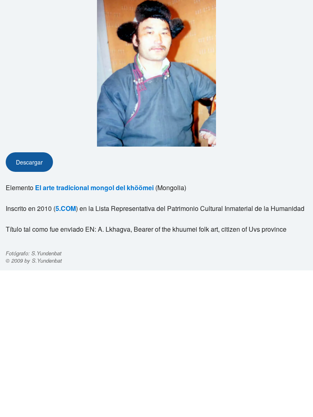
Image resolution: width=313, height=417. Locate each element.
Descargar (29, 162)
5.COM (65, 208)
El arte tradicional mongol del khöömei (94, 187)
